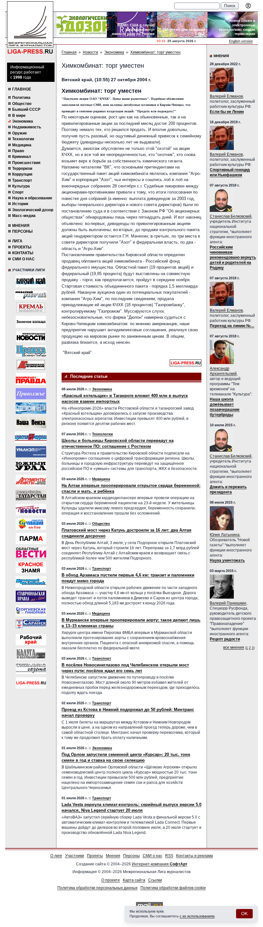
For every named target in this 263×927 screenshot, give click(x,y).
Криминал (21, 156)
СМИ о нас (23, 259)
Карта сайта (134, 880)
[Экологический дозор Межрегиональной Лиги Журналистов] (81, 25)
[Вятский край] (31, 281)
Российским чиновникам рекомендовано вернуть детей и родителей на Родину (233, 257)
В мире (19, 115)
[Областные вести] (31, 553)
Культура (21, 186)
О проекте (110, 880)
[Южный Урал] (31, 466)
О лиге (56, 855)
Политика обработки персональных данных (97, 888)
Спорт (18, 192)
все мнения (233, 647)
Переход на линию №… (232, 326)
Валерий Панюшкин (228, 603)
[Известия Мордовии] (31, 437)
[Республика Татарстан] (31, 495)
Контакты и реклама (194, 855)
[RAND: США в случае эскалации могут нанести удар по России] (132, 25)
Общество (21, 103)
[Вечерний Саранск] (31, 625)
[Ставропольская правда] (31, 596)
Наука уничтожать (227, 560)
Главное (21, 89)
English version (241, 41)
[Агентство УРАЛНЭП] (31, 451)
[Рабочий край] (31, 639)
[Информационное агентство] (31, 393)
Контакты (22, 253)
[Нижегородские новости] (30, 336)
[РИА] (31, 308)
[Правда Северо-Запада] (31, 351)
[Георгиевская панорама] (31, 610)
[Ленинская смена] (31, 365)
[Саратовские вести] (31, 408)
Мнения (21, 225)
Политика (21, 97)
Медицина (21, 145)
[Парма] (31, 538)
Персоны (22, 231)
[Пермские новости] (31, 509)
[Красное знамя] (31, 567)
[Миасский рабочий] (31, 294)
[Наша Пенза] (31, 422)
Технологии (23, 139)
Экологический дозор (32, 210)
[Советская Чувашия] (31, 524)
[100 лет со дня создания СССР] (182, 25)
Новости (90, 52)
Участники (74, 855)
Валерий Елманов (226, 96)
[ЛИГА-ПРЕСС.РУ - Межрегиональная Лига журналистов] (30, 27)
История (20, 204)
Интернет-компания (159, 864)
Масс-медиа (24, 215)
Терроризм (22, 168)
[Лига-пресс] (31, 683)
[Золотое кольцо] (31, 322)
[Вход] (248, 5)
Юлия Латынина (225, 535)
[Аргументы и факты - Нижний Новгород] (31, 480)
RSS (169, 855)
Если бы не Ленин (227, 111)
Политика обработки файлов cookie (173, 888)
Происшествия (26, 162)
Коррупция (22, 174)
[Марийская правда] (31, 379)
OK (244, 913)
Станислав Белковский (230, 216)
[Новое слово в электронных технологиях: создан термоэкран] (233, 25)
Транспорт (22, 180)
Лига (17, 241)
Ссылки (155, 880)
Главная (69, 52)
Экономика (22, 121)
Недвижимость (26, 127)
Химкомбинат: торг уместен (155, 52)
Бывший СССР (26, 109)
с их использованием (197, 916)
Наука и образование (32, 198)
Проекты (21, 247)
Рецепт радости (225, 639)
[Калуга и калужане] (30, 654)
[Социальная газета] (31, 668)
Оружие (19, 133)
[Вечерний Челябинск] (31, 581)
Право (18, 151)
